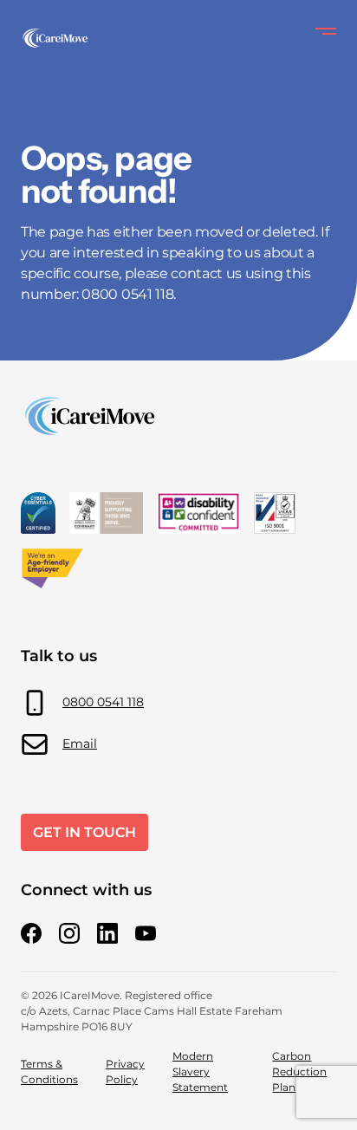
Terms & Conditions (49, 1071)
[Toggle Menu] (325, 31)
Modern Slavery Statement (200, 1071)
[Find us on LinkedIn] (107, 933)
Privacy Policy (125, 1071)
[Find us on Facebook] (31, 933)
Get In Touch (84, 832)
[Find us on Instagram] (69, 933)
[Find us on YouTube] (145, 933)
